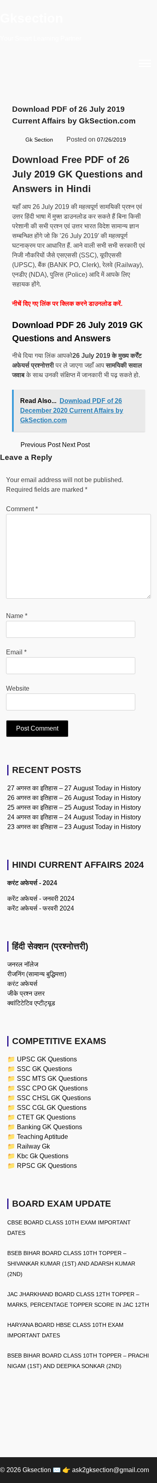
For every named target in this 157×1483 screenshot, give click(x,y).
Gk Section (39, 139)
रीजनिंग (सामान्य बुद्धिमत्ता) (36, 974)
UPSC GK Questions (47, 1059)
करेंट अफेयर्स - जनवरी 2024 (40, 898)
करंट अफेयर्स (22, 983)
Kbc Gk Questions (42, 1156)
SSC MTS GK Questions (52, 1078)
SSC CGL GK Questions (52, 1107)
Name (16, 615)
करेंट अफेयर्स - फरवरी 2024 (40, 908)
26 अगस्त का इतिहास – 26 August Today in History (74, 797)
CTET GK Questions (46, 1117)
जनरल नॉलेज (22, 964)
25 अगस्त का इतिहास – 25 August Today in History (74, 807)
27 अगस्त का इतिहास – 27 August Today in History (74, 788)
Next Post (76, 444)
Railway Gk (33, 1146)
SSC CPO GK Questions (52, 1088)
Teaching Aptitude (42, 1136)
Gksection (31, 18)
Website (17, 688)
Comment (22, 508)
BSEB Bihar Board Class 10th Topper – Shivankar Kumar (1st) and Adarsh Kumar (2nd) (71, 1263)
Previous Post (40, 444)
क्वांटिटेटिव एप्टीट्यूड (31, 1003)
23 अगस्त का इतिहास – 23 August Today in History (74, 826)
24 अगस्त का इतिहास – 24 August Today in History (74, 817)
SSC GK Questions (44, 1068)
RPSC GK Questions (47, 1165)
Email (16, 652)
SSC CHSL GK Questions (54, 1097)
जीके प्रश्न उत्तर (26, 993)
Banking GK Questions (49, 1127)
